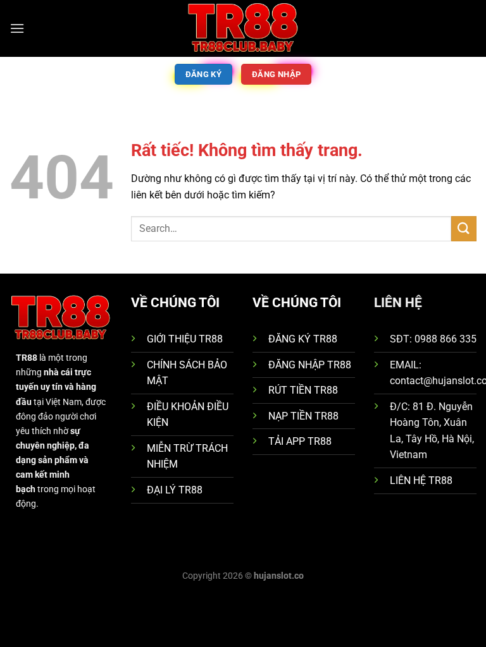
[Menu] (17, 28)
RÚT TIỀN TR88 (303, 390)
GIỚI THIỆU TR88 (185, 339)
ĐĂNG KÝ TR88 (302, 339)
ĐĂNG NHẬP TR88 (309, 365)
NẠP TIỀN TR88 (303, 416)
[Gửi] (464, 228)
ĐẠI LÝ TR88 (174, 490)
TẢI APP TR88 (300, 441)
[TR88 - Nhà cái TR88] (243, 28)
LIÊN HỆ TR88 (421, 481)
